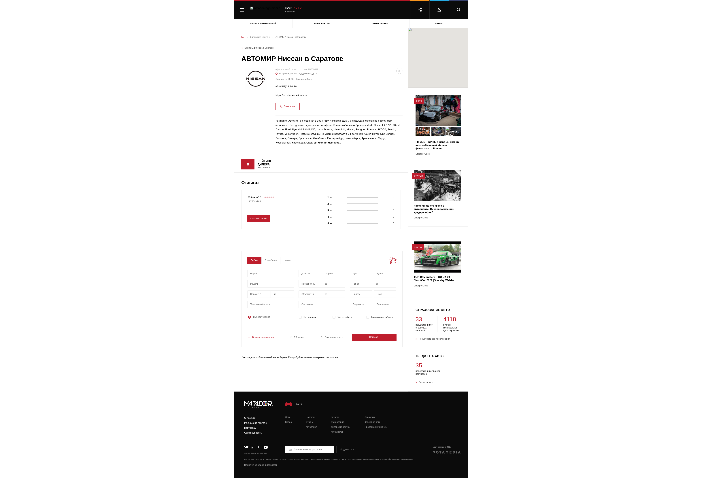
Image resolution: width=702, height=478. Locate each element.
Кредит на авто (372, 422)
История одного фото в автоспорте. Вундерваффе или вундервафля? (434, 209)
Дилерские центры (340, 427)
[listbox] (385, 273)
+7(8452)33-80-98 (286, 86)
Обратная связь (253, 432)
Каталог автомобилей (263, 23)
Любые (254, 260)
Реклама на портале (255, 423)
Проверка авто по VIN (376, 427)
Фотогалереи (380, 23)
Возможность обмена (382, 317)
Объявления (337, 422)
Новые (287, 260)
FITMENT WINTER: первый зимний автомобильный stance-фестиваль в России (438, 145)
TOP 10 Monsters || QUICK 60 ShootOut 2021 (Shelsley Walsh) (434, 278)
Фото (287, 417)
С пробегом (271, 260)
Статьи (309, 422)
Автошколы (337, 432)
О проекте (249, 418)
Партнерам (250, 427)
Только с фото (344, 317)
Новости (310, 417)
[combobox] (270, 273)
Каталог (335, 417)
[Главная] (242, 37)
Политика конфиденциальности (261, 465)
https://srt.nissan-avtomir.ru (291, 95)
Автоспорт (311, 427)
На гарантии (309, 317)
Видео (288, 422)
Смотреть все (423, 154)
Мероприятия (322, 23)
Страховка (370, 417)
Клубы (439, 23)
